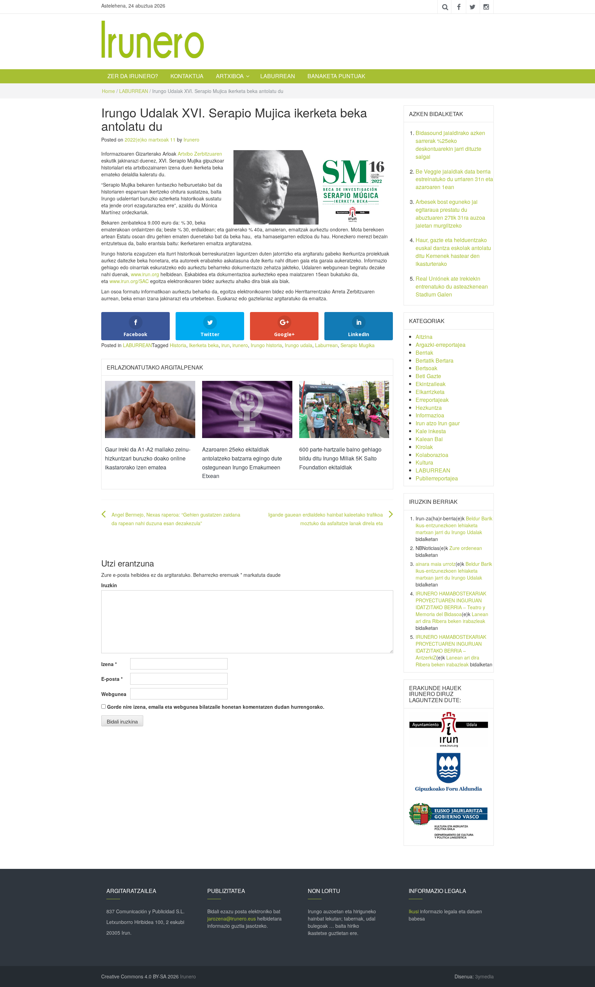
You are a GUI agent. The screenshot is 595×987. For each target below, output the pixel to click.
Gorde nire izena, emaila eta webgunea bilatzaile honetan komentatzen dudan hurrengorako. (215, 706)
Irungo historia (266, 345)
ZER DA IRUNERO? (132, 76)
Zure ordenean (465, 547)
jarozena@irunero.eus (231, 918)
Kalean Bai (429, 439)
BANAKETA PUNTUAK (336, 76)
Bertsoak (426, 368)
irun (225, 345)
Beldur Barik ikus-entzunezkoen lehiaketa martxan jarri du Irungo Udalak (454, 525)
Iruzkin (109, 585)
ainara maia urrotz (436, 563)
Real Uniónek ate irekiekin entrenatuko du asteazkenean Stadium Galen (452, 286)
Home (108, 90)
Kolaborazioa (432, 455)
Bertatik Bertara (434, 360)
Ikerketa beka (204, 345)
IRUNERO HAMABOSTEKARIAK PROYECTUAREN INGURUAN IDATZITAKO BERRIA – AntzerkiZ (451, 647)
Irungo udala (298, 345)
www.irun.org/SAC (129, 281)
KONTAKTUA (186, 76)
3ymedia (484, 976)
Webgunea (113, 693)
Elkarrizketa (430, 392)
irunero (240, 345)
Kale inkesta (431, 431)
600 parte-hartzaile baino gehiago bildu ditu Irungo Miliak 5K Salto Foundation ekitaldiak (340, 458)
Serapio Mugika (358, 345)
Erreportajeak (432, 400)
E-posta (112, 678)
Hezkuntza (429, 408)
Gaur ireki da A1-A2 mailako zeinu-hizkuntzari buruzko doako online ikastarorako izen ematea (147, 458)
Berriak (424, 352)
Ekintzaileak (431, 384)
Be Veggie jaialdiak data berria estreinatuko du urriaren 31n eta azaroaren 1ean (454, 179)
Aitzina (424, 337)
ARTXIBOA (230, 76)
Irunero (191, 139)
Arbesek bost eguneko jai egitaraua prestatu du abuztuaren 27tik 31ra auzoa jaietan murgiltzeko (450, 213)
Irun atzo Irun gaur (438, 423)
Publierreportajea (437, 478)
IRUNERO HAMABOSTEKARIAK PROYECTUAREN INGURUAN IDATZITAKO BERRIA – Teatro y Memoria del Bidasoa (451, 603)
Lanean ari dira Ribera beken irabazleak (452, 617)
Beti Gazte (428, 376)
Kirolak (424, 447)
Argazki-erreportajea (441, 345)
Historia (178, 345)
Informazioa (430, 415)
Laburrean (326, 345)
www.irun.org (145, 274)
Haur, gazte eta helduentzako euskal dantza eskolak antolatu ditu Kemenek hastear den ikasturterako (453, 252)
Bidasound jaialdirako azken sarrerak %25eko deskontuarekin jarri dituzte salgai (450, 144)
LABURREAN (277, 76)
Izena (109, 664)
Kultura (424, 462)
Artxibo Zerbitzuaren (200, 153)
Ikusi (414, 911)
